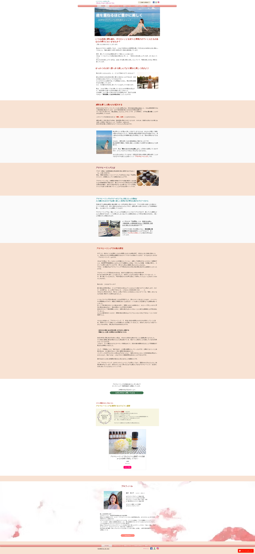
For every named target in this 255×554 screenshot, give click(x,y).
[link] (127, 457)
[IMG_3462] (156, 2)
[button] (127, 467)
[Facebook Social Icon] (154, 2)
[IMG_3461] (158, 2)
